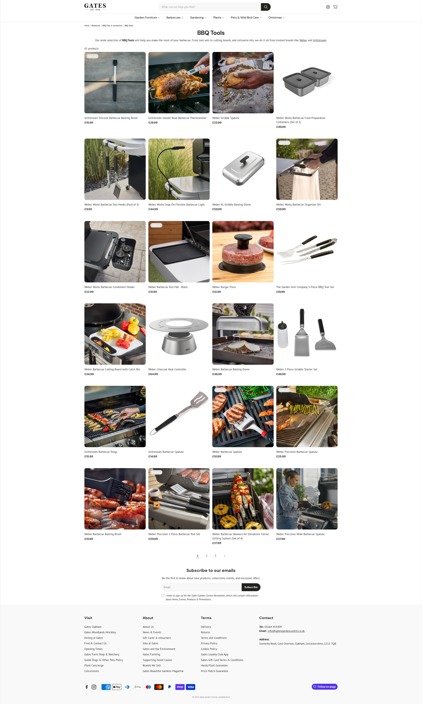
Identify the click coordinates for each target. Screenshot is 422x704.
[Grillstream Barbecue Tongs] (115, 416)
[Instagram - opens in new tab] (94, 687)
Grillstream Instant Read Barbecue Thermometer (177, 118)
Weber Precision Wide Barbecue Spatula (300, 534)
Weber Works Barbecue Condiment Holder (109, 287)
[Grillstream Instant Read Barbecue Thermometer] (179, 82)
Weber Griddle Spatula (225, 118)
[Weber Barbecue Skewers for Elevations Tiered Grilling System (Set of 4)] (243, 498)
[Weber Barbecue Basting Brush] (115, 498)
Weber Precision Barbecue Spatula (296, 452)
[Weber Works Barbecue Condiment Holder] (115, 251)
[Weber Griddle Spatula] (243, 82)
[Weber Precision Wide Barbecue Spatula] (307, 498)
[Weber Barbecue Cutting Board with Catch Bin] (115, 334)
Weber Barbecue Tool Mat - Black (168, 287)
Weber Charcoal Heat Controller (167, 369)
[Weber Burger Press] (243, 251)
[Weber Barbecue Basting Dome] (243, 334)
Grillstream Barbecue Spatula (165, 452)
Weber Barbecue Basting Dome (231, 369)
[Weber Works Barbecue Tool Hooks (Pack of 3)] (115, 169)
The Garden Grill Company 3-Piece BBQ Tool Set (305, 287)
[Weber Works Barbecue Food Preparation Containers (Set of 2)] (307, 82)
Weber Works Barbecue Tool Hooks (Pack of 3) (111, 204)
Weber (303, 40)
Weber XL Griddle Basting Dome (231, 204)
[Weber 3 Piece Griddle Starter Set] (307, 334)
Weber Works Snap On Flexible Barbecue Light (176, 204)
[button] (215, 7)
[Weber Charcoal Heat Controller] (179, 334)
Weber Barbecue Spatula (227, 452)
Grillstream (319, 40)
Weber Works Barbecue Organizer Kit (298, 204)
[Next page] (224, 555)
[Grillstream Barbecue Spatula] (179, 416)
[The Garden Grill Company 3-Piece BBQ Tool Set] (307, 251)
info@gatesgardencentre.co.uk (286, 631)
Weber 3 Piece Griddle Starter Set (296, 369)
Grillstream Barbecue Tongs (100, 452)
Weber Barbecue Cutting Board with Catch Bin (112, 369)
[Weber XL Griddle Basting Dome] (243, 169)
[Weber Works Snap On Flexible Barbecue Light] (179, 169)
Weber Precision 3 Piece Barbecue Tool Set (174, 534)
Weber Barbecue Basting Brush (102, 534)
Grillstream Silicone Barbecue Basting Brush (111, 118)
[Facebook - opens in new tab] (86, 687)
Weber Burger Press (224, 287)
